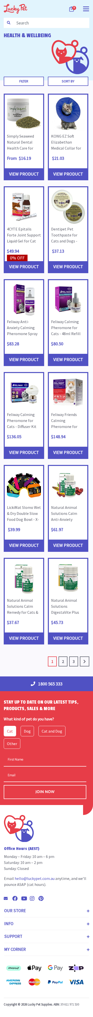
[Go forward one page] (84, 661)
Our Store (15, 910)
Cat (10, 731)
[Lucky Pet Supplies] (15, 8)
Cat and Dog (52, 731)
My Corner (15, 949)
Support (13, 936)
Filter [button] (23, 81)
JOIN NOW (45, 792)
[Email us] (8, 898)
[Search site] (9, 23)
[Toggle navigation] (86, 8)
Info (8, 923)
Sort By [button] (68, 81)
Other (12, 743)
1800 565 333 (49, 684)
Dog (27, 731)
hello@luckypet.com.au (35, 878)
